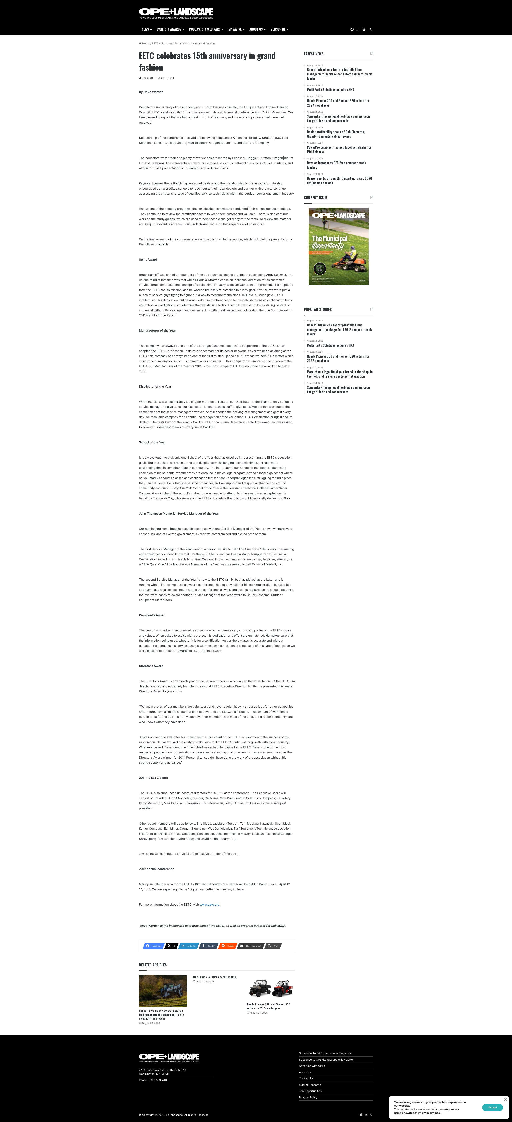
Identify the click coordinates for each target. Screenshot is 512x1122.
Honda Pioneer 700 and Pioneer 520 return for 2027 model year (268, 1006)
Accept (492, 1107)
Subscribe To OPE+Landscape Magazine (325, 1053)
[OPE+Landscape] (176, 13)
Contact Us (306, 1078)
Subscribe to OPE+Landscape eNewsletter (326, 1059)
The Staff (147, 77)
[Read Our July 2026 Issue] (338, 246)
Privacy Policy (308, 1097)
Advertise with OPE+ (312, 1065)
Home (145, 43)
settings (435, 1113)
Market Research (310, 1084)
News (145, 29)
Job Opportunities (310, 1091)
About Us (305, 1072)
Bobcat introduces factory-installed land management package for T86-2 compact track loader (161, 1014)
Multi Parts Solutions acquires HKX (214, 977)
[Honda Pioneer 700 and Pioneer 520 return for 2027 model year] (271, 987)
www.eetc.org (209, 904)
